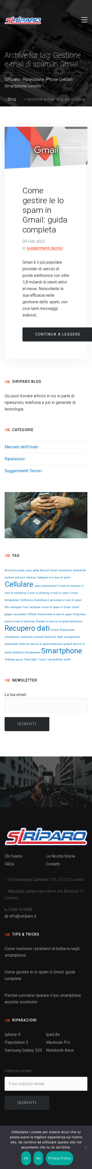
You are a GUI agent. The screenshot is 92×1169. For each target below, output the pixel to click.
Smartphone (61, 650)
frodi (25, 607)
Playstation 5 (16, 1042)
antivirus (20, 577)
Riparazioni (15, 458)
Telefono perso (14, 659)
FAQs (9, 864)
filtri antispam (13, 607)
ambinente (79, 570)
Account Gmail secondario (56, 570)
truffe (67, 659)
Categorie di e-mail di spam (54, 577)
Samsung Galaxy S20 (23, 1050)
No (38, 1158)
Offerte (32, 614)
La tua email (15, 694)
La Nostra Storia (60, 856)
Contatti (53, 864)
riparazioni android (31, 637)
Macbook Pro (58, 1042)
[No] (85, 1147)
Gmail (75, 607)
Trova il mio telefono (50, 659)
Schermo (24, 644)
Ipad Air (53, 1034)
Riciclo (55, 629)
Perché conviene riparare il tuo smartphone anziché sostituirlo (43, 998)
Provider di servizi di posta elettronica (59, 621)
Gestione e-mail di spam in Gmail (50, 607)
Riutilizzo (50, 637)
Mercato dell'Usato (21, 447)
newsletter (20, 614)
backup (31, 577)
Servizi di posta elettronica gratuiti (51, 644)
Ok (26, 1158)
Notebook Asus (60, 1050)
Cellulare (19, 584)
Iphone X (12, 1034)
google (9, 614)
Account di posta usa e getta (22, 570)
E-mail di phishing (38, 593)
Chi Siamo (13, 856)
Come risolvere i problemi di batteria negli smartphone (42, 952)
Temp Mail (30, 659)
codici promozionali (45, 586)
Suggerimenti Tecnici (45, 248)
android (9, 577)
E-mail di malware (70, 586)
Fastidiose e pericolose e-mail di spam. (58, 600)
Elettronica (26, 600)
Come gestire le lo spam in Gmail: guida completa (44, 210)
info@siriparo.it (22, 916)
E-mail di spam (60, 593)
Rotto (60, 637)
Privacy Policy (59, 1158)
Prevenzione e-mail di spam (55, 614)
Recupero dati (27, 628)
